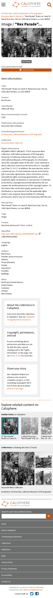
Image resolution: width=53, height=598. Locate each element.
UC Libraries (38, 587)
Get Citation (26, 61)
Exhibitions (5, 549)
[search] (49, 4)
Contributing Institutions (11, 536)
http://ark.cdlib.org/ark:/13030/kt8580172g (19, 234)
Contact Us (6, 581)
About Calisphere (8, 530)
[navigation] (3, 4)
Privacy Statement (9, 568)
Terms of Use (7, 562)
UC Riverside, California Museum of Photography (21, 13)
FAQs (3, 556)
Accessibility (6, 575)
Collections (6, 543)
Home (3, 524)
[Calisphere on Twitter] (31, 594)
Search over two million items (16, 512)
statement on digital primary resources (21, 318)
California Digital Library (33, 589)
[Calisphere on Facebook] (37, 594)
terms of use (15, 355)
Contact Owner (27, 70)
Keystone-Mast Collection (12, 16)
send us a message (15, 388)
